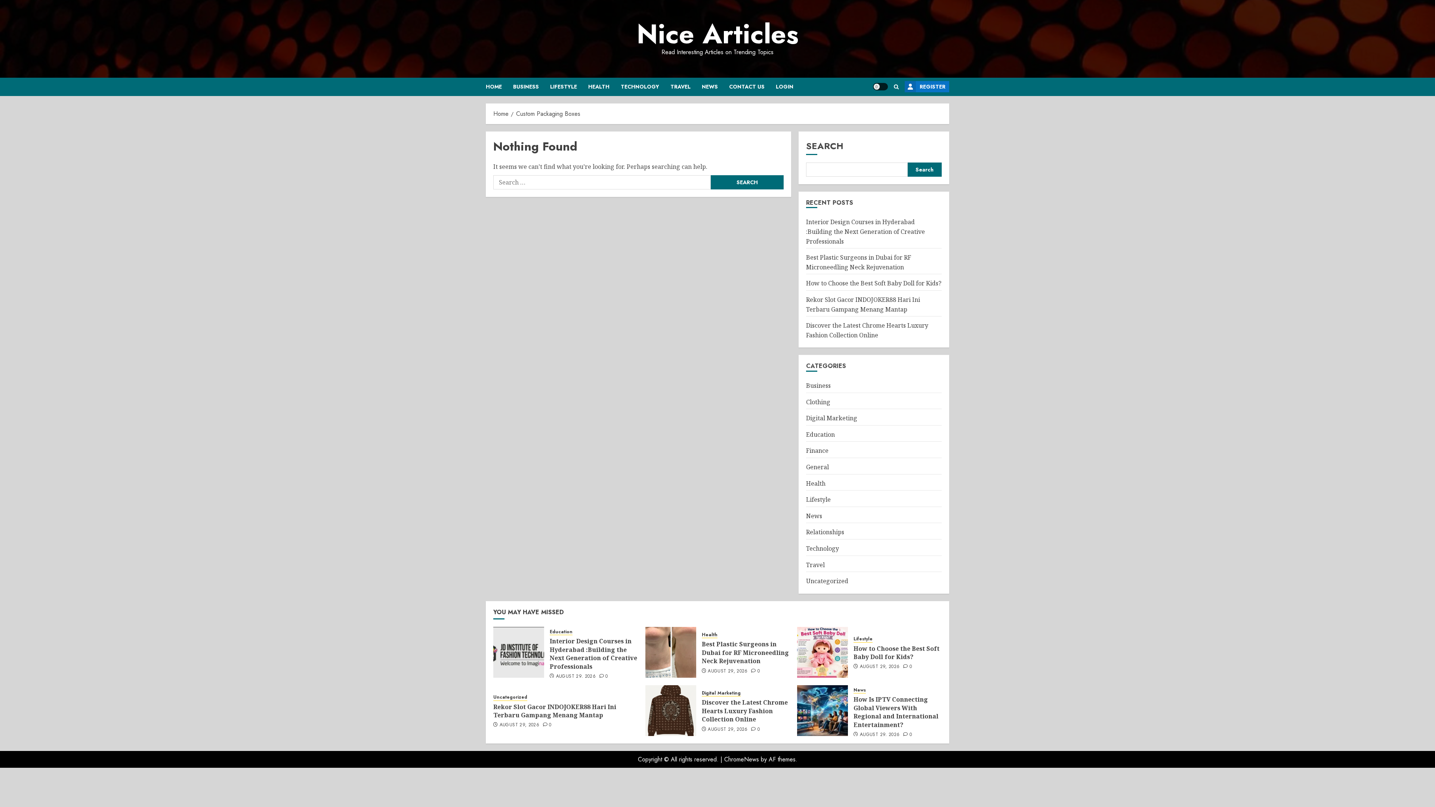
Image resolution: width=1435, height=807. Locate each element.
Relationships (825, 532)
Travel (680, 86)
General (817, 467)
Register (932, 86)
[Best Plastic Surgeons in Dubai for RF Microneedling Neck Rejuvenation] (670, 652)
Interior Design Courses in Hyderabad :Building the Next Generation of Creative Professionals (865, 231)
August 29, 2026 (576, 677)
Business (526, 86)
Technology (640, 86)
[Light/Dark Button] (880, 86)
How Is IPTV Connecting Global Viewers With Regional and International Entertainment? (896, 712)
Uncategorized (827, 581)
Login (784, 86)
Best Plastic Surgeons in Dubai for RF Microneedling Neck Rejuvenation (745, 652)
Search (824, 145)
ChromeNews (741, 759)
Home (494, 86)
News (710, 86)
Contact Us (747, 86)
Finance (817, 450)
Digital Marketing (831, 418)
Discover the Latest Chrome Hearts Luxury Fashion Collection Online (745, 710)
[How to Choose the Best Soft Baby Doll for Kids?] (822, 652)
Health (599, 86)
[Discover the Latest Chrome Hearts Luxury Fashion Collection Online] (670, 710)
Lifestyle (563, 86)
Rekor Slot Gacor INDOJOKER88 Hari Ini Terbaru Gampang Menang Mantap (554, 711)
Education (820, 434)
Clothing (818, 402)
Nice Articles (718, 34)
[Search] (896, 87)
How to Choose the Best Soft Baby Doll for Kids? (873, 283)
